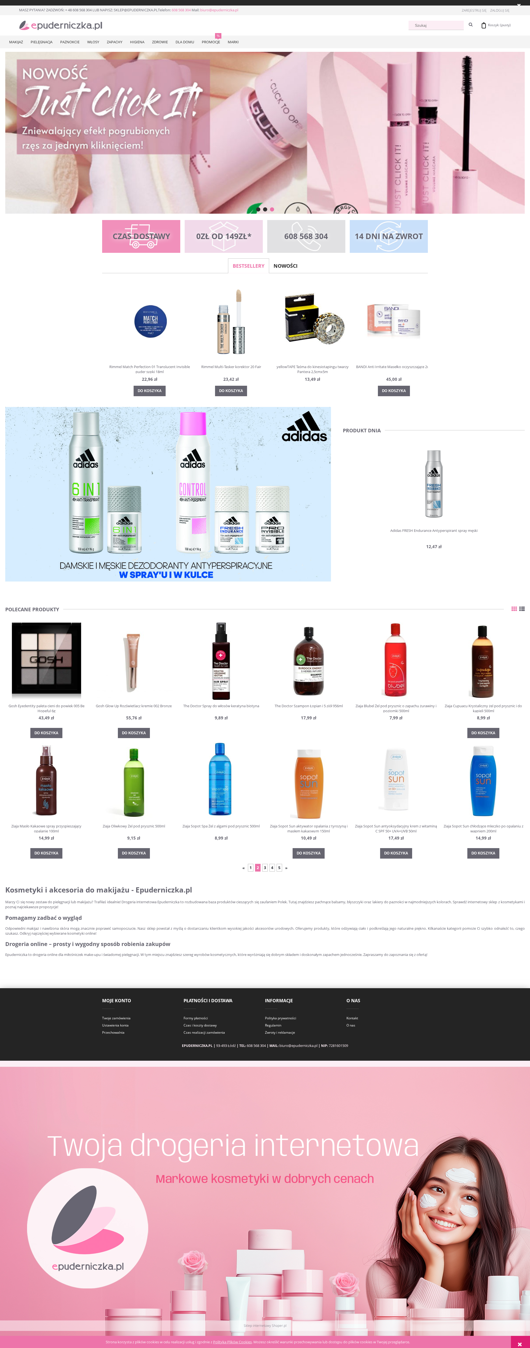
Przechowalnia (113, 1032)
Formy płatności (196, 1018)
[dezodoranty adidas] (168, 494)
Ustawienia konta (115, 1025)
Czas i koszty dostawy (200, 1025)
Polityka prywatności (280, 1018)
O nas (350, 1025)
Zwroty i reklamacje (280, 1032)
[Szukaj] (471, 25)
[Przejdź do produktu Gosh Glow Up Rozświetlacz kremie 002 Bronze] (134, 661)
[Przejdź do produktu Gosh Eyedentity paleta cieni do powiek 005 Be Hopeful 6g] (47, 661)
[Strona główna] (60, 25)
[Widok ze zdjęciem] (514, 609)
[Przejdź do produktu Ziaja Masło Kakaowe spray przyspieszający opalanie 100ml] (47, 781)
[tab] (258, 209)
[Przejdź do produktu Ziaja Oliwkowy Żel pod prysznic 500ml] (134, 781)
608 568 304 (181, 9)
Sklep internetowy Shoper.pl (265, 1325)
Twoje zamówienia (116, 1018)
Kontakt (352, 1018)
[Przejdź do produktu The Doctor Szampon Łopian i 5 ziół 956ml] (308, 661)
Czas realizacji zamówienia (204, 1032)
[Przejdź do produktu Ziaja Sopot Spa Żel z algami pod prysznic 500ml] (221, 781)
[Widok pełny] (522, 609)
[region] (265, 132)
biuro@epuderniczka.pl (219, 9)
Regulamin (273, 1025)
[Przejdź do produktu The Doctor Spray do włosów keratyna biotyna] (221, 661)
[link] (265, 133)
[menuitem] (16, 42)
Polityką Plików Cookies (232, 1341)
